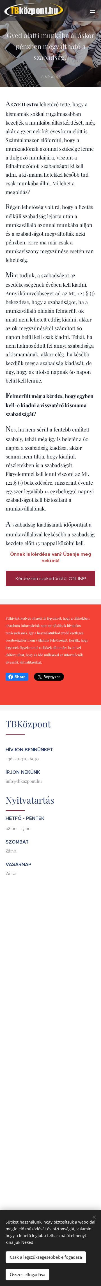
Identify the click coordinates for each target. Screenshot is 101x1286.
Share (20, 677)
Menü (92, 10)
